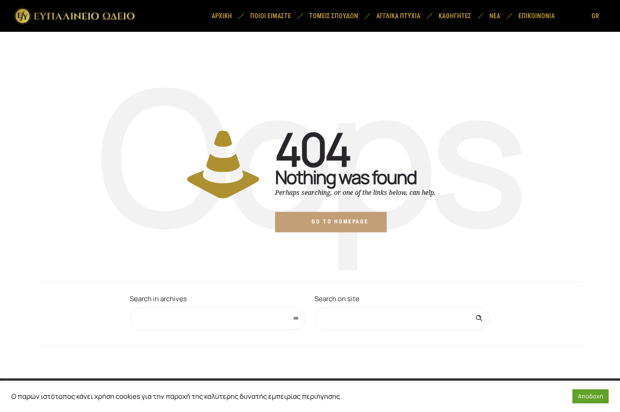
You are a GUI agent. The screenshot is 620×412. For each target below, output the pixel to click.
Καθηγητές (454, 16)
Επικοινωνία (536, 16)
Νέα (494, 16)
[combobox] (217, 319)
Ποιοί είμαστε (270, 16)
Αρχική (222, 16)
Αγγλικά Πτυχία (398, 16)
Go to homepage (340, 221)
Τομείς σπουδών (333, 16)
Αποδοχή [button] (590, 396)
